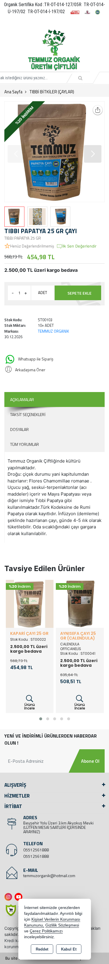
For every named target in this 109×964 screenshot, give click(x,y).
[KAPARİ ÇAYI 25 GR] (30, 603)
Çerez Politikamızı (46, 931)
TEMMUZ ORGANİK (53, 331)
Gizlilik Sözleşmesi (62, 925)
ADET (42, 292)
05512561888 (36, 850)
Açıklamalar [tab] (22, 399)
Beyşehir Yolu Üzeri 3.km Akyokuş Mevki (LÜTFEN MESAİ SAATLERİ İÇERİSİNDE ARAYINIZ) (58, 827)
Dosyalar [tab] (19, 429)
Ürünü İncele (29, 706)
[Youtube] (20, 897)
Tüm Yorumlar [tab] (24, 444)
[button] (92, 154)
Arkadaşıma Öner (30, 370)
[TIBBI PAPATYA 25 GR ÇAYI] (54, 152)
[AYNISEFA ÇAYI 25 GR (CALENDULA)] (80, 603)
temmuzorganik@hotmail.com (49, 875)
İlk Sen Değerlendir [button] (79, 246)
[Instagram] (9, 897)
